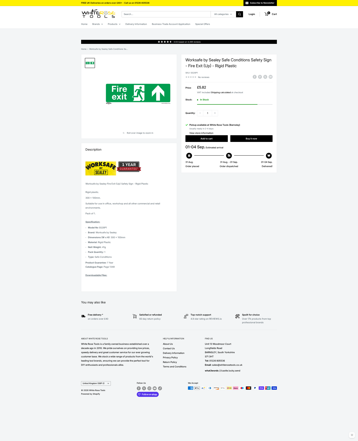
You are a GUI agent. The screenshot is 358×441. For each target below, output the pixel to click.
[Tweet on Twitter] (265, 77)
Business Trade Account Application (171, 24)
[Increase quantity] (215, 113)
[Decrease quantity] (200, 113)
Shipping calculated (221, 92)
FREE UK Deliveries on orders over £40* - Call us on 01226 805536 (115, 3)
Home (84, 24)
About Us (168, 344)
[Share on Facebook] (255, 77)
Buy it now (251, 138)
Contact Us (169, 348)
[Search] (239, 14)
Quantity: (190, 112)
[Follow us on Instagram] (149, 388)
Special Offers (202, 24)
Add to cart (207, 138)
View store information (201, 132)
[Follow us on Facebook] (139, 388)
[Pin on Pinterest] (260, 77)
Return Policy (170, 362)
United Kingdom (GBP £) (93, 383)
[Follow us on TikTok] (160, 388)
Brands (96, 24)
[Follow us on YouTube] (155, 388)
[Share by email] (271, 77)
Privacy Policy (170, 357)
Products (112, 24)
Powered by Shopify (90, 394)
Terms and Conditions (174, 366)
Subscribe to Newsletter (262, 3)
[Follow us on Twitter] (144, 388)
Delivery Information (136, 24)
